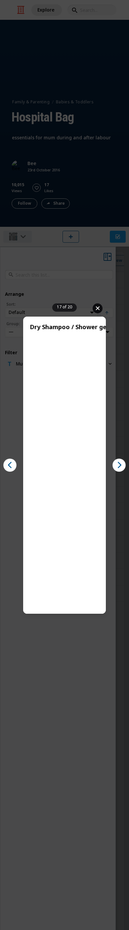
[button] (10, 465)
